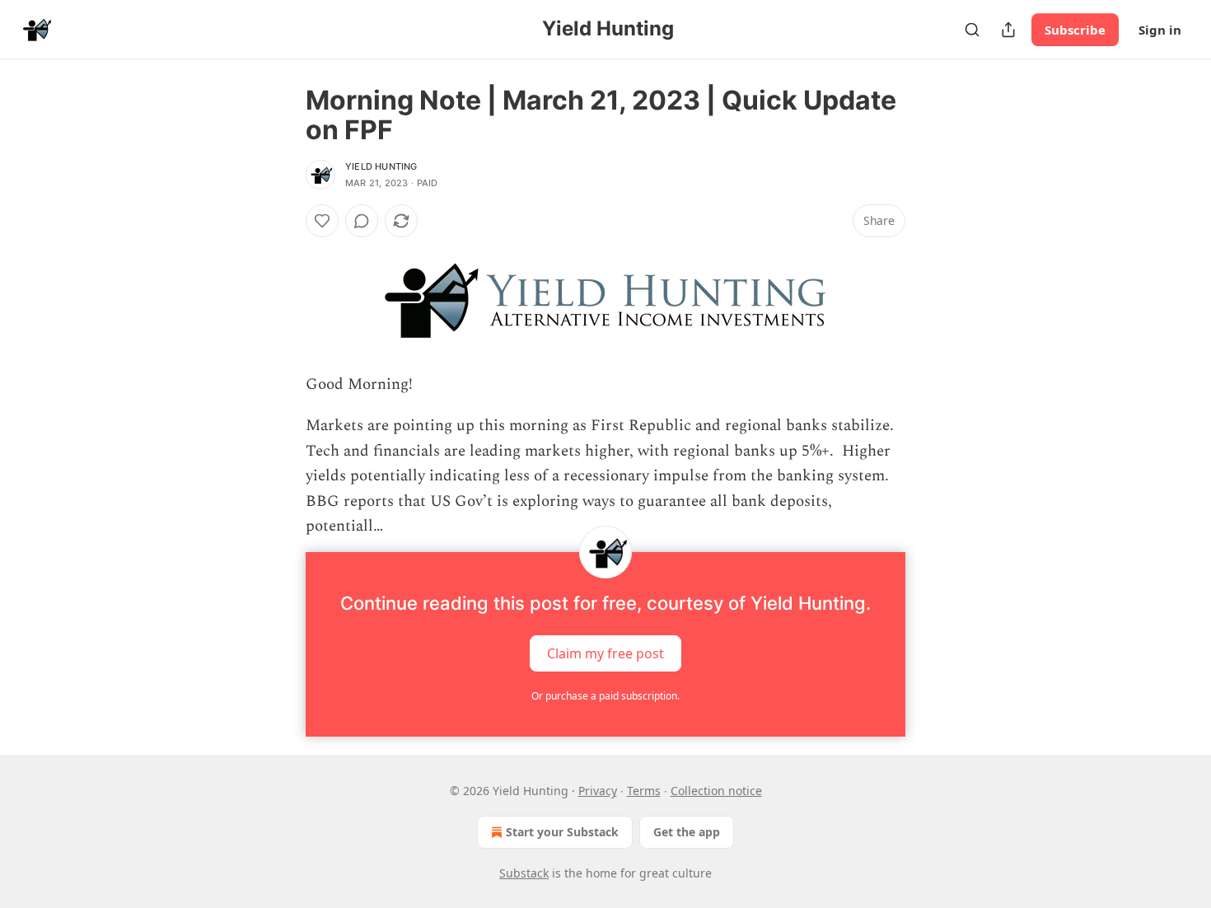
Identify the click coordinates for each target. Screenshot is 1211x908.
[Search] (972, 29)
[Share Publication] (1008, 29)
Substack (524, 873)
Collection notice (716, 790)
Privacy (597, 790)
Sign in (1160, 29)
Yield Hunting (381, 166)
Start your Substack (562, 832)
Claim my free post (605, 653)
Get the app (686, 832)
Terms (644, 790)
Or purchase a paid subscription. (605, 696)
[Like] (322, 220)
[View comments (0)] (361, 220)
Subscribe (1075, 29)
